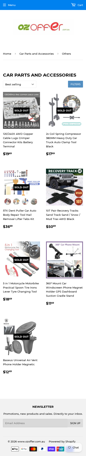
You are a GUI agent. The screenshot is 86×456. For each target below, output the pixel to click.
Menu (12, 5)
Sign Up (75, 423)
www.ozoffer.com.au (31, 441)
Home (7, 53)
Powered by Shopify (62, 441)
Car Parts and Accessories (36, 53)
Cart (80, 5)
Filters (75, 84)
